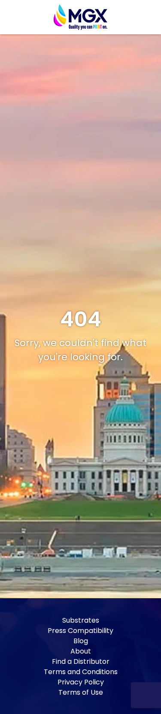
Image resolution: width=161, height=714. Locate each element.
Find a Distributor (80, 661)
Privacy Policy (81, 682)
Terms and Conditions (81, 672)
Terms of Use (80, 692)
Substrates (80, 620)
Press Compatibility (80, 631)
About (80, 651)
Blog (80, 641)
